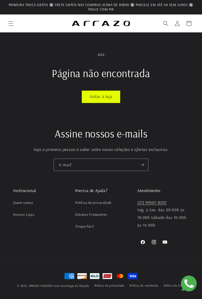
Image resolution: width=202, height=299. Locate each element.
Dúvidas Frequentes (91, 214)
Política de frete (174, 285)
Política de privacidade (93, 202)
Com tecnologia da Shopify (71, 286)
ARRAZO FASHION (40, 286)
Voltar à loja (101, 96)
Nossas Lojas (23, 214)
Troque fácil (84, 226)
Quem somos (23, 202)
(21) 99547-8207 (152, 202)
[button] (11, 23)
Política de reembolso (144, 285)
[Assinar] (142, 165)
